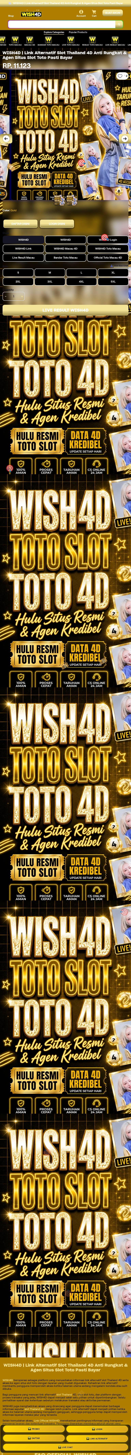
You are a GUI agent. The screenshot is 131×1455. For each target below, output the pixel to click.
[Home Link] (31, 14)
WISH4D (8, 1380)
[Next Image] (125, 138)
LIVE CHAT (67, 1446)
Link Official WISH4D (46, 1420)
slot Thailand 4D (34, 1409)
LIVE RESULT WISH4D (65, 310)
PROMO (36, 1430)
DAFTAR (36, 1438)
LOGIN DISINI (57, 223)
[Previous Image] (6, 138)
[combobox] (61, 24)
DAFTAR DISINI (20, 223)
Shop (11, 15)
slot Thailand (64, 1394)
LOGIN (99, 1430)
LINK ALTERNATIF (99, 1438)
